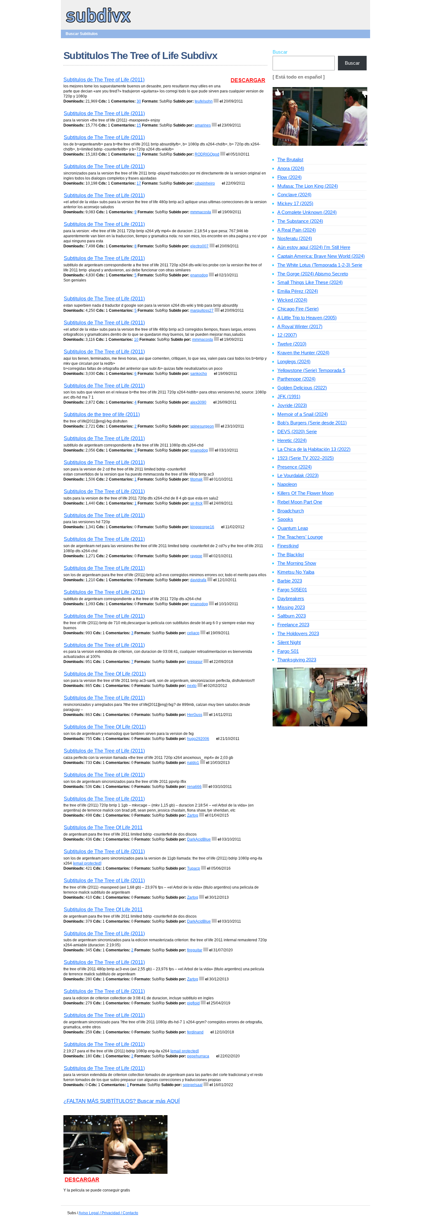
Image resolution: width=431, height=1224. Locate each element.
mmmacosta (200, 212)
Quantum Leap (292, 528)
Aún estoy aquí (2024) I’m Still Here (313, 247)
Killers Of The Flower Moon (305, 493)
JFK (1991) (288, 396)
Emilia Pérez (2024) (297, 291)
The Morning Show (296, 563)
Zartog (192, 815)
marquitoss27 (202, 310)
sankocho (198, 373)
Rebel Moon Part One (299, 502)
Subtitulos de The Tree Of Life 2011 (103, 827)
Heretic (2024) (292, 440)
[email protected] (87, 863)
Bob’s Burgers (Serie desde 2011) (312, 422)
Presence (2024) (294, 467)
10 (136, 339)
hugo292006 (198, 738)
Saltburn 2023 (291, 615)
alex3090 (198, 402)
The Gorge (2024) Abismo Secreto (312, 273)
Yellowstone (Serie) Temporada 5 (311, 370)
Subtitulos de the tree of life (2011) (102, 414)
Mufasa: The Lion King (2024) (307, 186)
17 (139, 183)
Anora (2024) (290, 168)
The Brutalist (290, 159)
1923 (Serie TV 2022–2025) (305, 458)
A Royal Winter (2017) (299, 326)
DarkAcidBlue (199, 839)
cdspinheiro (205, 183)
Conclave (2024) (294, 194)
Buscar (280, 52)
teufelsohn (204, 101)
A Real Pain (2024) (296, 230)
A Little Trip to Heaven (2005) (307, 317)
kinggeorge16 (202, 527)
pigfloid (193, 1003)
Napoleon (287, 484)
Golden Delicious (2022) (302, 387)
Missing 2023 (291, 607)
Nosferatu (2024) (294, 238)
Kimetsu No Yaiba (295, 572)
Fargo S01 (288, 651)
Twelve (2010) (291, 343)
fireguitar (194, 950)
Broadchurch (290, 510)
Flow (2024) (289, 177)
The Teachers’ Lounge (300, 537)
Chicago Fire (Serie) (298, 308)
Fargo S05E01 (292, 589)
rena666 (194, 786)
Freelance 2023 (293, 624)
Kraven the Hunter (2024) (303, 352)
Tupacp (193, 868)
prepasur (195, 661)
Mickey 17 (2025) (295, 203)
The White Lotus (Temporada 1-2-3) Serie (319, 265)
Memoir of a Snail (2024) (302, 414)
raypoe (196, 556)
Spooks (285, 519)
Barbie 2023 (289, 580)
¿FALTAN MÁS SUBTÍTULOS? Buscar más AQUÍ (121, 1101)
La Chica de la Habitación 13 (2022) (314, 449)
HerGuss (194, 715)
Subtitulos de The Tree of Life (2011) (104, 79)
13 (139, 154)
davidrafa (198, 580)
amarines (203, 125)
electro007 (199, 246)
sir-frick (196, 503)
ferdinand (195, 1032)
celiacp (193, 633)
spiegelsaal (193, 1085)
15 (139, 125)
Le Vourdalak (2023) (298, 475)
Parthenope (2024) (296, 378)
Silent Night (289, 642)
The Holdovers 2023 (298, 633)
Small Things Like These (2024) (310, 282)
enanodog (199, 275)
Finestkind (287, 545)
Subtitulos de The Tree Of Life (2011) (105, 674)
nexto (192, 685)
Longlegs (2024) (293, 361)
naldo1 (193, 762)
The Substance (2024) (300, 221)
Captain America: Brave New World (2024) (321, 256)
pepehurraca (198, 1056)
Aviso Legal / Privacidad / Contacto (108, 1213)
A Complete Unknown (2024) (307, 212)
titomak (196, 479)
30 (139, 101)
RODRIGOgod (207, 154)
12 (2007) (287, 335)
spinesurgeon (202, 426)
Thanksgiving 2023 (296, 659)
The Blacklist (290, 554)
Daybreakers (290, 598)
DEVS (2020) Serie (297, 431)
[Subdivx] (99, 23)
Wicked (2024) (292, 300)
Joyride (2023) (292, 405)
